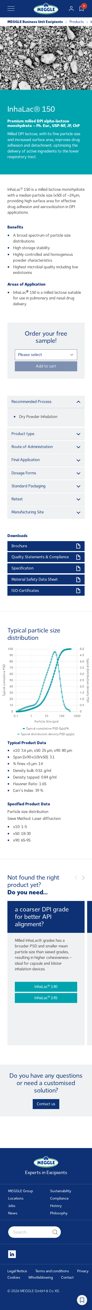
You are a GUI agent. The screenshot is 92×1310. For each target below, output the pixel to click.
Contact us (46, 1104)
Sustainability (60, 1191)
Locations (16, 1198)
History (56, 1206)
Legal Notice (17, 1271)
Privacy (83, 1271)
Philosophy (59, 1213)
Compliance (59, 1198)
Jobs (11, 1206)
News (12, 1213)
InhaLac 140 (45, 986)
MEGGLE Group (20, 1191)
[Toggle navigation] (11, 8)
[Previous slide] (76, 877)
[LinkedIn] (12, 1254)
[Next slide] (83, 877)
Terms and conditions (52, 1271)
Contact (67, 1277)
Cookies (13, 1277)
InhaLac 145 (45, 997)
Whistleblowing (40, 1277)
